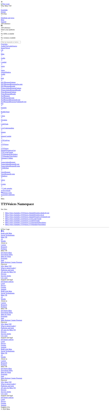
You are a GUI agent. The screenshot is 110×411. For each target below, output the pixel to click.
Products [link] (4, 249)
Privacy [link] (3, 285)
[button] (55, 2)
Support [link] (3, 289)
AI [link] (2, 239)
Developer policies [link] (7, 282)
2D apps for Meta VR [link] (8, 272)
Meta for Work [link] (6, 256)
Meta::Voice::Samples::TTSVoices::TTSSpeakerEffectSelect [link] (25, 222)
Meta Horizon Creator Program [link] (11, 262)
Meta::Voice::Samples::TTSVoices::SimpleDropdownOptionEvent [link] (27, 217)
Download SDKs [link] (7, 254)
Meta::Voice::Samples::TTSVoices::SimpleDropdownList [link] (24, 215)
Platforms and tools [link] (7, 270)
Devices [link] (3, 274)
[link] (5, 4)
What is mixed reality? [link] (8, 268)
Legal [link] (3, 283)
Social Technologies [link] (8, 235)
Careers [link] (3, 245)
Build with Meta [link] (6, 233)
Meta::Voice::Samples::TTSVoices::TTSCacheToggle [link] (23, 219)
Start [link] (2, 260)
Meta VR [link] (4, 237)
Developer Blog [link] (6, 253)
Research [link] (4, 247)
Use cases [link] (4, 278)
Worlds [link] (3, 241)
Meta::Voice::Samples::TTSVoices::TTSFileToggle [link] (22, 221)
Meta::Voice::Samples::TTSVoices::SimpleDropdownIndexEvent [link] (27, 213)
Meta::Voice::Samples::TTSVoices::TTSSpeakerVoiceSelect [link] (25, 224)
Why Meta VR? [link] (6, 266)
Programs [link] (4, 258)
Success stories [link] (6, 276)
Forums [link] (3, 287)
